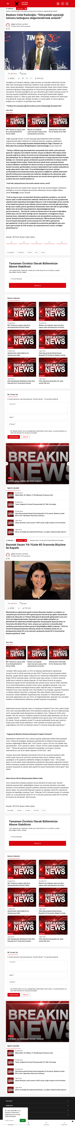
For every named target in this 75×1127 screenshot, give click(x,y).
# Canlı (19, 810)
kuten (13, 24)
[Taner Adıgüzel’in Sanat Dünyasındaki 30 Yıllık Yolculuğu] (37, 504)
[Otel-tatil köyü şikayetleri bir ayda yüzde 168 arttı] (53, 371)
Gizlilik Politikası (9, 1120)
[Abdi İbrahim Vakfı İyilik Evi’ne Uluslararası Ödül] (59, 124)
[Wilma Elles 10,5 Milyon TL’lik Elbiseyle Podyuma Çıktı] (37, 495)
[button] (58, 3)
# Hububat (11, 252)
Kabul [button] (22, 1120)
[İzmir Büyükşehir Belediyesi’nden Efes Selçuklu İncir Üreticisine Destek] (22, 371)
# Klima (27, 810)
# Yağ (43, 252)
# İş (36, 252)
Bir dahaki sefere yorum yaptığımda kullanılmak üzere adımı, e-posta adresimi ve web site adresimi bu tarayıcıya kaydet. (38, 432)
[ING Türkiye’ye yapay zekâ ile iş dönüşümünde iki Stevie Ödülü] (16, 124)
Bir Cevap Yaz (13, 394)
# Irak (30, 252)
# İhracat (21, 252)
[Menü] (8, 3)
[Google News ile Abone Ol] (12, 73)
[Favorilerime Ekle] (18, 78)
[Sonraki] (68, 463)
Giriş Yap (25, 437)
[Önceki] (7, 463)
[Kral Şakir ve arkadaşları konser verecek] (37, 1021)
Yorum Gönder (13, 437)
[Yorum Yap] (23, 78)
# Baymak (11, 810)
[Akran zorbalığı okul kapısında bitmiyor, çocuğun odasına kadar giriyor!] (37, 532)
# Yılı (43, 810)
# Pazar (36, 810)
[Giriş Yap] (62, 3)
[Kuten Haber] (22, 3)
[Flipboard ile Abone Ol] (23, 73)
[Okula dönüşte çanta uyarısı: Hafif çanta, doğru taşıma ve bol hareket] (37, 522)
